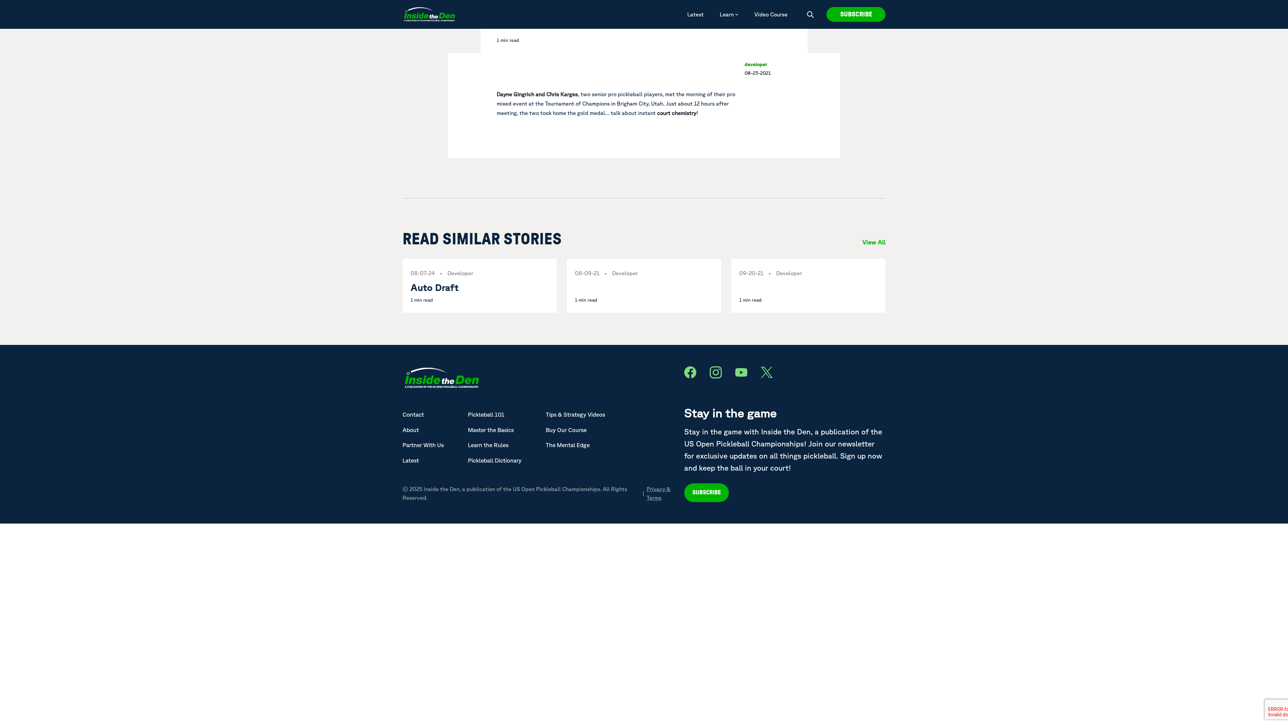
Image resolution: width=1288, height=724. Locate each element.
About (410, 430)
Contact (413, 414)
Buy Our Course (566, 430)
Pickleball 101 (486, 414)
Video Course (771, 14)
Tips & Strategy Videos (575, 414)
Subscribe (856, 14)
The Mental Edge (568, 445)
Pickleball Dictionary (495, 460)
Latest (695, 14)
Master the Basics (491, 430)
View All (873, 242)
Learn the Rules (488, 445)
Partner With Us (423, 445)
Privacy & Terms (658, 493)
